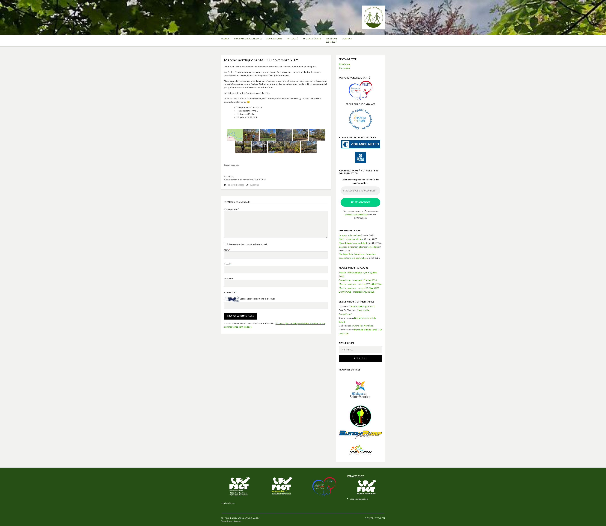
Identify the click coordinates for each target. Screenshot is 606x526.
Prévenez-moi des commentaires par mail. (247, 244)
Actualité (292, 38)
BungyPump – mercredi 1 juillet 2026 (358, 280)
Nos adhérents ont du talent (353, 243)
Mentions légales (228, 503)
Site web (228, 278)
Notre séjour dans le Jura (351, 239)
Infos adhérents (312, 38)
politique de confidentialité (356, 214)
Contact (347, 38)
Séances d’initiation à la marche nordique (359, 246)
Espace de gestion (359, 498)
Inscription (344, 64)
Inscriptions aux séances (248, 38)
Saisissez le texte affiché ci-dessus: (257, 298)
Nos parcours (274, 38)
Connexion (344, 68)
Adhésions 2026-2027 (331, 40)
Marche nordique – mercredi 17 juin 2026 (359, 288)
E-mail (228, 264)
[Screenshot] (235, 135)
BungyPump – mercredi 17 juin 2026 (356, 291)
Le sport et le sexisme (350, 235)
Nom (227, 249)
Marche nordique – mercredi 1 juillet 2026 (360, 284)
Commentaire (231, 209)
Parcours (254, 185)
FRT (383, 518)
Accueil (225, 38)
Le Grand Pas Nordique (361, 325)
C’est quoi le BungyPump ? (362, 306)
